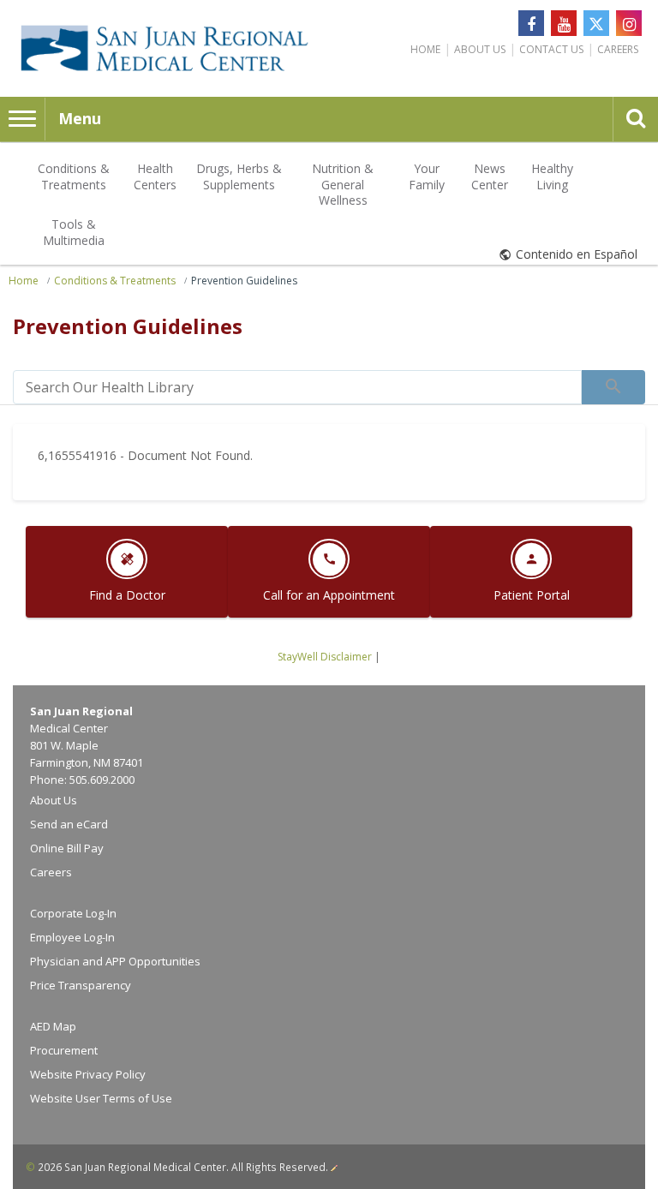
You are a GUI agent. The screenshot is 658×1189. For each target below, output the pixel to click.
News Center (489, 176)
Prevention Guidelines (244, 280)
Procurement (64, 1050)
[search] (297, 387)
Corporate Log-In (73, 913)
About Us (479, 49)
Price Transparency (80, 985)
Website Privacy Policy (88, 1074)
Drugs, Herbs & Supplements (239, 176)
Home (425, 49)
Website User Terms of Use (101, 1098)
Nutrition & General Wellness (343, 183)
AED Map (53, 1026)
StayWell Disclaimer (325, 656)
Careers (617, 49)
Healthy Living (552, 176)
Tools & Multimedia (74, 232)
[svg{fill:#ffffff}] (596, 23)
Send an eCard (69, 824)
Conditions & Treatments (74, 176)
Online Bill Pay (67, 848)
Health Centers (155, 176)
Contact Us (551, 49)
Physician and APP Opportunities (115, 961)
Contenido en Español (576, 254)
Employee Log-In (72, 937)
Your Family (427, 176)
